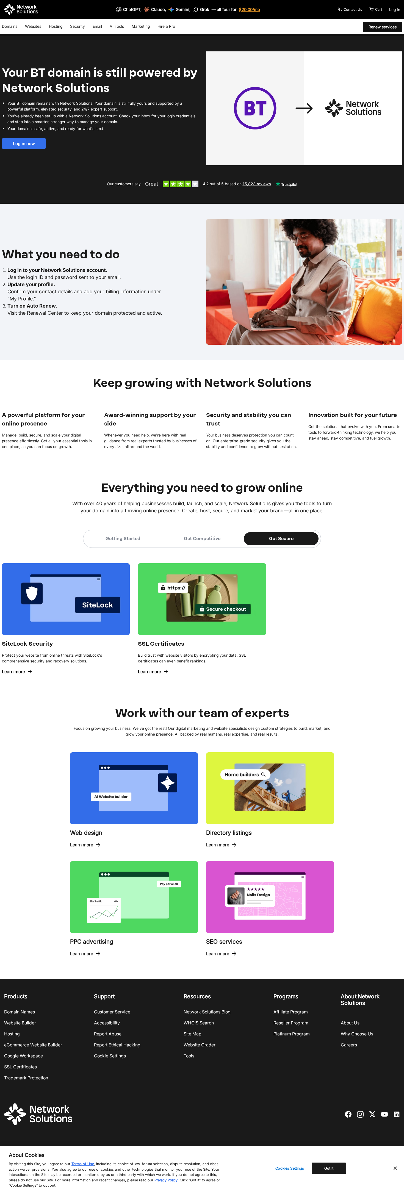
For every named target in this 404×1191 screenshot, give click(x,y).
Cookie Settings (110, 1056)
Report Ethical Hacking (117, 1045)
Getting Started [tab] (123, 538)
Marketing (141, 26)
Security (77, 26)
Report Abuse (107, 1034)
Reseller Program (290, 1023)
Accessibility (107, 1023)
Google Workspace (23, 1056)
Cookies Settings (289, 1168)
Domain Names (19, 1012)
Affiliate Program (290, 1012)
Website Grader (199, 1045)
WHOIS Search (199, 1023)
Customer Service (112, 1012)
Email (97, 26)
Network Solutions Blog (207, 1012)
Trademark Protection (26, 1078)
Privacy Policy (166, 1180)
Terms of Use (82, 1164)
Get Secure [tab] (281, 538)
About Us (350, 1023)
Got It (329, 1168)
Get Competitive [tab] (202, 538)
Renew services (383, 26)
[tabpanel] (202, 611)
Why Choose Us (357, 1034)
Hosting (55, 26)
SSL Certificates (20, 1067)
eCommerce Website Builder (33, 1045)
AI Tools (117, 26)
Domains (9, 26)
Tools (189, 1056)
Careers (349, 1045)
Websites (33, 26)
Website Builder (20, 1023)
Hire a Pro (166, 26)
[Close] (395, 1168)
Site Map (192, 1034)
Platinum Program (291, 1034)
